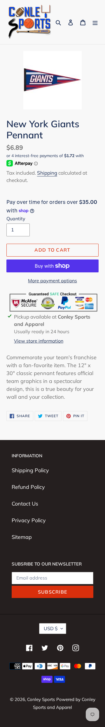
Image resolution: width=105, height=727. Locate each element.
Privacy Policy (29, 520)
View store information (38, 341)
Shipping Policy (30, 470)
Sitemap (22, 537)
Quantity (15, 218)
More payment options (52, 280)
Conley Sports (41, 699)
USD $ (51, 628)
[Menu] (95, 22)
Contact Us (25, 503)
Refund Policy (28, 487)
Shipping (47, 173)
